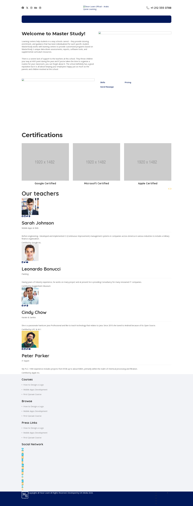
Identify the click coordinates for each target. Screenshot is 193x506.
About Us (95, 18)
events (160, 501)
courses (161, 496)
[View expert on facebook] (23, 216)
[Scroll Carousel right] (170, 188)
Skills (102, 82)
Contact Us (134, 18)
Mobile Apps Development (35, 389)
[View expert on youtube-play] (27, 262)
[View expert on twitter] (27, 216)
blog (159, 498)
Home (61, 18)
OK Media (84, 493)
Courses (77, 18)
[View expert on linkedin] (25, 216)
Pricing (128, 82)
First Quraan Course (32, 394)
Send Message (107, 87)
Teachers (114, 18)
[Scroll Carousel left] (169, 188)
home (160, 493)
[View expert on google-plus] (29, 216)
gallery (160, 503)
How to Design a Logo (33, 384)
